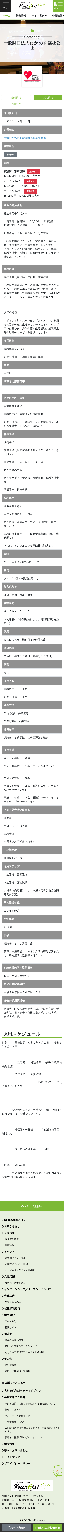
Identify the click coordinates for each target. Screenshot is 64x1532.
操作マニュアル (13, 1409)
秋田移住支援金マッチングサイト (22, 1346)
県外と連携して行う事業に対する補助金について (30, 1403)
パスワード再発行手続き (17, 1415)
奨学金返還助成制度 (15, 1340)
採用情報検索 (12, 1239)
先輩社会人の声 (13, 1302)
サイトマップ (12, 1456)
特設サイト (10, 1327)
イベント (9, 1251)
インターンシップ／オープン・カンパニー (29, 1289)
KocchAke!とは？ (15, 1219)
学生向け (9, 1315)
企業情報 (16, 97)
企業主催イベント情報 (16, 1264)
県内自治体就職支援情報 (17, 1371)
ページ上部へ (34, 1206)
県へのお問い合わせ (49, 1527)
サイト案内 (38, 15)
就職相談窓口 (12, 1308)
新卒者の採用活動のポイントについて (24, 1437)
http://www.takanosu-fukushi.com (25, 137)
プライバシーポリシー (17, 1463)
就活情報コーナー (14, 1364)
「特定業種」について (16, 1421)
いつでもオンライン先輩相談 (20, 1270)
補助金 (8, 1333)
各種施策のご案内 (14, 1397)
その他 (8, 1358)
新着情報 (21, 15)
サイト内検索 (18, 1527)
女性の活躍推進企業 (15, 1282)
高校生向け (10, 1321)
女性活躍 (9, 1276)
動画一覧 (9, 1245)
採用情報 (48, 97)
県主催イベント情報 (15, 1258)
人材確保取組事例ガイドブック (22, 1390)
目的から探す (12, 1226)
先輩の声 (16, 103)
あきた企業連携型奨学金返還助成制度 (24, 1352)
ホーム (7, 15)
